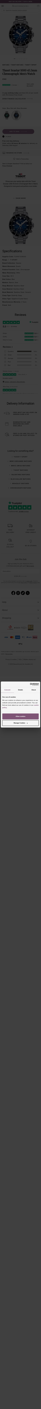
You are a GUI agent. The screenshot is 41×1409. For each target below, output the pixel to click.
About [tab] (33, 690)
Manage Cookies (19, 723)
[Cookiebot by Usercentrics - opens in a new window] (30, 684)
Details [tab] (20, 690)
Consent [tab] (7, 690)
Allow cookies (20, 716)
